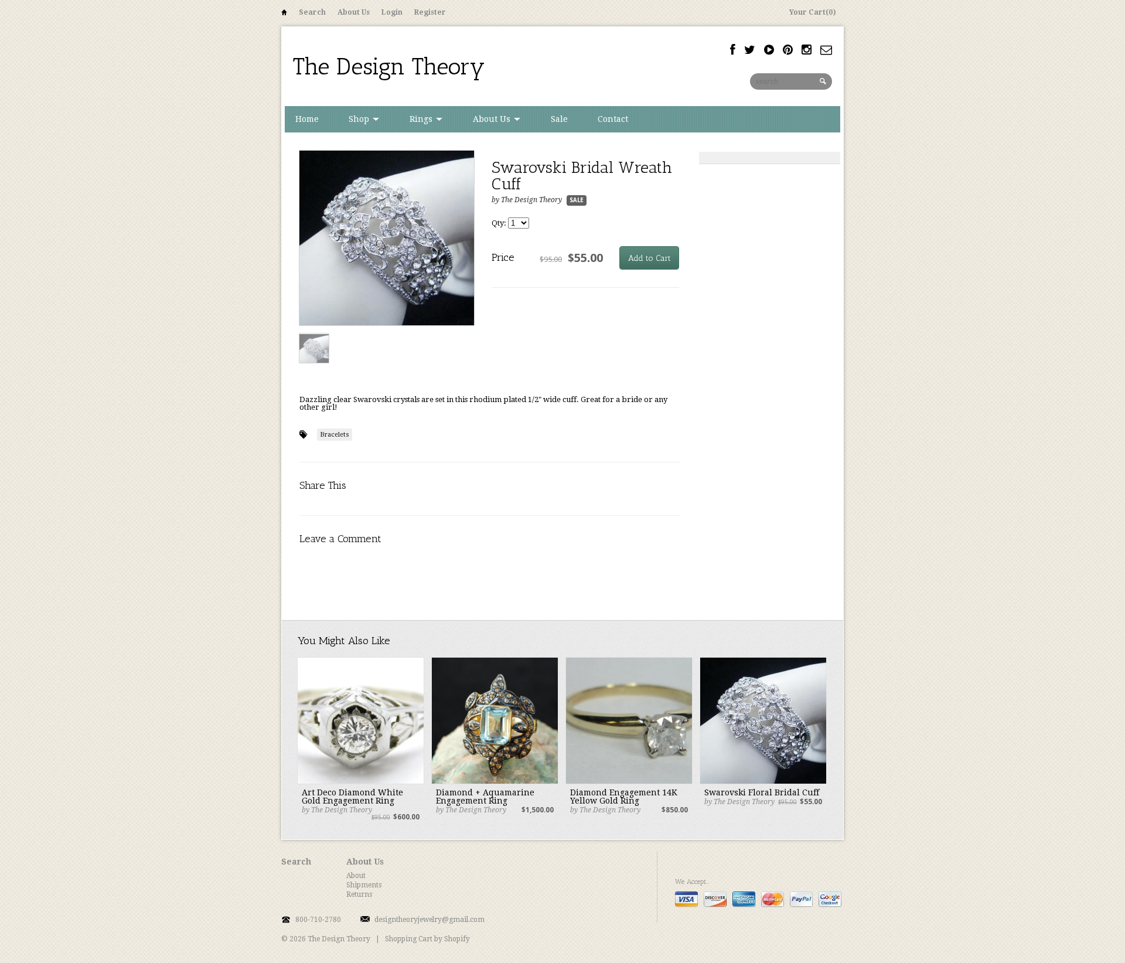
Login (392, 12)
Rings (422, 119)
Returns (359, 894)
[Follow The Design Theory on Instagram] (807, 50)
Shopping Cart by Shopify (427, 939)
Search (312, 12)
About (356, 876)
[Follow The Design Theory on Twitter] (749, 50)
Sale (559, 119)
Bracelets (334, 434)
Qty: (500, 223)
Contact (613, 119)
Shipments (363, 885)
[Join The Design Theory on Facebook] (732, 50)
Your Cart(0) (812, 12)
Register (430, 12)
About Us (354, 12)
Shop (360, 119)
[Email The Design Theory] (826, 50)
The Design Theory (389, 66)
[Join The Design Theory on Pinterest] (788, 50)
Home (284, 14)
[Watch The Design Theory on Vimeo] (769, 50)
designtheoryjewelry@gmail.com (429, 920)
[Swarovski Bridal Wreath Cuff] (386, 238)
